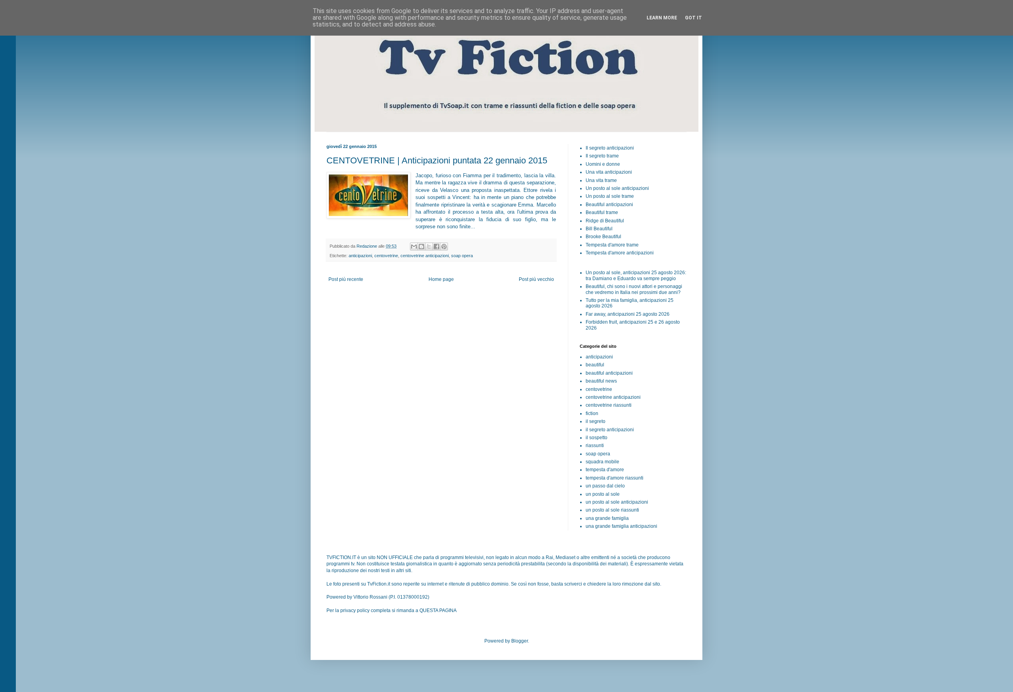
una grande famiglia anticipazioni (621, 526)
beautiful (595, 365)
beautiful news (601, 381)
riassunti (595, 445)
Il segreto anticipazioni (610, 148)
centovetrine (386, 255)
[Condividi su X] (429, 246)
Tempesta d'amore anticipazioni (620, 253)
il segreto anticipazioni (610, 429)
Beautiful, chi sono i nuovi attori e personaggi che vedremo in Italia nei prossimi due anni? (634, 289)
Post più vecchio (536, 279)
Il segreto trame (602, 156)
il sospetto (596, 437)
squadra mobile (602, 461)
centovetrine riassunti (609, 405)
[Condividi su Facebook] (436, 246)
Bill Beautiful (599, 228)
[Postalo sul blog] (421, 246)
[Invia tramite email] (414, 246)
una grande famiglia (607, 518)
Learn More (662, 18)
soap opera (462, 255)
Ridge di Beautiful (605, 221)
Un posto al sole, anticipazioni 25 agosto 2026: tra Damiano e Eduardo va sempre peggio (636, 275)
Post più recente (345, 279)
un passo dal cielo (605, 486)
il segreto (595, 421)
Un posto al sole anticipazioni (617, 188)
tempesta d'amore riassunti (614, 478)
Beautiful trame (602, 212)
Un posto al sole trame (610, 196)
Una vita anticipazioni (609, 172)
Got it (693, 18)
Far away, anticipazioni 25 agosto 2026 (628, 314)
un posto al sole (603, 494)
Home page (441, 279)
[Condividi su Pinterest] (444, 246)
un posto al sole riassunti (612, 510)
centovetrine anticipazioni (424, 255)
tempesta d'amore (605, 469)
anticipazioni (360, 255)
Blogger (519, 641)
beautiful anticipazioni (609, 373)
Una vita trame (601, 180)
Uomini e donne (603, 164)
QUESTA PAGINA (438, 610)
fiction (592, 413)
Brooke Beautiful (603, 236)
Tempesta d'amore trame (612, 245)
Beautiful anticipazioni (609, 204)
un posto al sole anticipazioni (617, 502)
